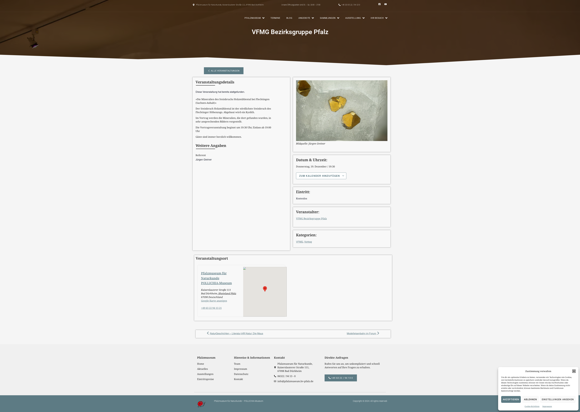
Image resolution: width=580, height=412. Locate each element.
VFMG (299, 241)
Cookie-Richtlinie (532, 406)
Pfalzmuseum (253, 18)
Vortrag (308, 241)
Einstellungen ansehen (558, 399)
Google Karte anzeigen (214, 300)
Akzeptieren (511, 399)
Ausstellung (353, 18)
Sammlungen (328, 18)
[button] (573, 371)
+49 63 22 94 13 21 (211, 308)
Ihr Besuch (377, 18)
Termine (275, 18)
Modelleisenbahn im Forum (362, 333)
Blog (289, 18)
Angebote (304, 18)
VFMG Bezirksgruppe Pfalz (311, 218)
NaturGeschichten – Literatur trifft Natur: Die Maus (236, 333)
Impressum (547, 406)
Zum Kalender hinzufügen (320, 175)
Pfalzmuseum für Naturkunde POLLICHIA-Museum (216, 278)
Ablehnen (530, 399)
